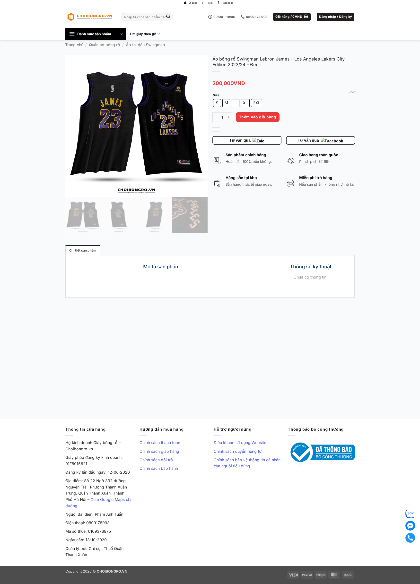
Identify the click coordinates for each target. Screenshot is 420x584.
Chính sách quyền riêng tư (238, 451)
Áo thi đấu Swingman (145, 44)
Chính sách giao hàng (159, 451)
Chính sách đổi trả (156, 459)
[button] (292, 17)
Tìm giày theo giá (143, 34)
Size (216, 95)
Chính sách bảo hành (159, 468)
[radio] (217, 103)
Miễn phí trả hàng (315, 177)
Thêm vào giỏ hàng (257, 117)
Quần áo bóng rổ (104, 44)
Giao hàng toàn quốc (318, 154)
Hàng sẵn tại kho (241, 177)
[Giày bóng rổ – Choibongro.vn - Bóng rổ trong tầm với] (89, 17)
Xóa (352, 91)
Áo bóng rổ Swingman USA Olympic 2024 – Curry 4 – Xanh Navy (97, 394)
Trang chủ (74, 44)
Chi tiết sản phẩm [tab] (82, 250)
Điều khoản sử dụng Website (240, 442)
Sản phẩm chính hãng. (246, 154)
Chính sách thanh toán (160, 442)
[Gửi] (168, 17)
